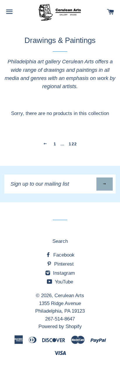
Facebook (63, 255)
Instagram (63, 273)
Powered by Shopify (60, 326)
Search (60, 241)
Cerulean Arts (69, 295)
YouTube (63, 282)
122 (73, 144)
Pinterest (63, 264)
